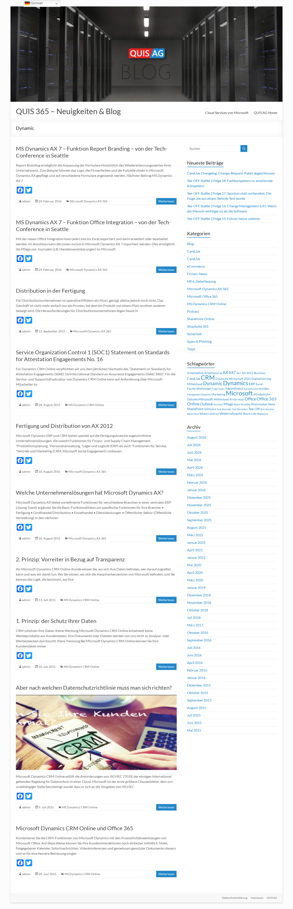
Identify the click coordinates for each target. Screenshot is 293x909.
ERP (252, 384)
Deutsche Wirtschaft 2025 (233, 378)
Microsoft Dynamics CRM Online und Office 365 (74, 828)
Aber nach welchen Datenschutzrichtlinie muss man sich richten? (94, 687)
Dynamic (212, 383)
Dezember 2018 (199, 595)
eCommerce (196, 266)
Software (210, 409)
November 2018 (199, 602)
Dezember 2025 (199, 497)
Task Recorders (240, 409)
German (36, 3)
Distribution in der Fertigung (50, 290)
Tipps (191, 349)
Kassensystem (251, 388)
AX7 (232, 372)
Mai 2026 (194, 460)
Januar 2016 (196, 678)
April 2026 (195, 467)
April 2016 (195, 663)
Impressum (257, 897)
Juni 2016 (194, 655)
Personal (218, 404)
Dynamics (235, 383)
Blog (190, 244)
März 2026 (195, 475)
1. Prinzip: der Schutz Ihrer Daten (56, 620)
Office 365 (267, 398)
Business (260, 373)
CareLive (193, 251)
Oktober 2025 (197, 512)
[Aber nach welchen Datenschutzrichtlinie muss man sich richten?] (96, 697)
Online (193, 403)
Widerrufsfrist (209, 413)
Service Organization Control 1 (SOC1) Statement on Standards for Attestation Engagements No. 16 (92, 355)
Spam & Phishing (199, 341)
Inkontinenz (234, 388)
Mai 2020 (194, 565)
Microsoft (239, 393)
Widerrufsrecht (230, 413)
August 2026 (196, 437)
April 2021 (195, 550)
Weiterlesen (166, 201)
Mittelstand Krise (225, 399)
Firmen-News (197, 274)
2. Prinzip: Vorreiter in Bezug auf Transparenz (70, 559)
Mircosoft (205, 399)
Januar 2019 (196, 587)
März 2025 (195, 535)
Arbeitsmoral (213, 373)
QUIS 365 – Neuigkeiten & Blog (68, 111)
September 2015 (199, 700)
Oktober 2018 (197, 610)
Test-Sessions (267, 409)
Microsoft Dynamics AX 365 (88, 201)
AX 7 (238, 373)
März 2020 (195, 580)
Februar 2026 (197, 482)
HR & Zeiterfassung (201, 281)
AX (225, 372)
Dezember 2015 (199, 685)
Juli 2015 (194, 715)
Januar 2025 (196, 542)
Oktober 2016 (197, 632)
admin (26, 201)
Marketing (218, 394)
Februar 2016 (197, 670)
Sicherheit (194, 334)
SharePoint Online (200, 319)
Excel (259, 384)
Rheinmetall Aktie (263, 404)
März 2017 (195, 625)
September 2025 (199, 520)
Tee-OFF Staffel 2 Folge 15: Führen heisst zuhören (223, 219)
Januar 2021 (196, 557)
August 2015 (196, 708)
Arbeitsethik (195, 373)
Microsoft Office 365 (202, 296)
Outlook (206, 404)
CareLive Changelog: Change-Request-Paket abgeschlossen (231, 173)
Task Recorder (224, 409)
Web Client (193, 413)
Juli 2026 (194, 445)
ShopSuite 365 (197, 326)
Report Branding (242, 404)
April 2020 (195, 572)
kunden (264, 388)
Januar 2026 (196, 490)
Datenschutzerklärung (234, 897)
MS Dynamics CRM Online (86, 405)
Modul (240, 399)
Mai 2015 (194, 730)
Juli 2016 (194, 647)
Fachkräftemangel (199, 388)
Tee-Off (254, 409)
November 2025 (199, 505)
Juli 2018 (194, 617)
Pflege (228, 404)
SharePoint (195, 409)
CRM (208, 377)
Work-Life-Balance (255, 413)
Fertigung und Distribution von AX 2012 (64, 425)
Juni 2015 (194, 723)
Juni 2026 (194, 452)
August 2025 (196, 527)
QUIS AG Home (265, 113)
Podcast (193, 311)
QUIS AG (272, 897)
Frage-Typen (218, 388)
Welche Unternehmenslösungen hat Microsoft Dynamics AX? (89, 492)
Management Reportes (199, 394)
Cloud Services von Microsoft (226, 113)
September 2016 (199, 640)
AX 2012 (247, 373)
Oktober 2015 (197, 693)
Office (250, 398)
